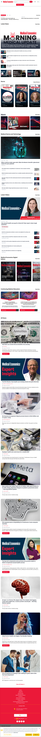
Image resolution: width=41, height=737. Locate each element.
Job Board (20, 696)
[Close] (39, 728)
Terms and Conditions (20, 697)
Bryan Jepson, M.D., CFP (5, 247)
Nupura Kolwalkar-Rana (7, 564)
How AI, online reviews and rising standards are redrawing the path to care (30, 19)
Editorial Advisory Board (20, 695)
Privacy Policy (20, 700)
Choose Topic (19, 4)
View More (38, 15)
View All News (20, 684)
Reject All (36, 734)
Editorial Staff (20, 694)
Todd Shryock (4, 170)
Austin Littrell (4, 242)
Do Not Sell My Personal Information (20, 701)
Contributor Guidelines (20, 699)
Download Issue (8, 279)
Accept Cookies (28, 734)
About (20, 690)
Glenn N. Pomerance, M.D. (8, 383)
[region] (20, 732)
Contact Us (20, 692)
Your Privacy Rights (7, 734)
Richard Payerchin (4, 233)
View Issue (3, 279)
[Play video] (20, 208)
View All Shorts (36, 82)
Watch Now (5, 226)
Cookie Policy (15, 732)
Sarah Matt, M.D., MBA (5, 238)
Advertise (20, 691)
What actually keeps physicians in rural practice (9, 18)
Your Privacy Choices (20, 703)
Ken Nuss (5, 346)
